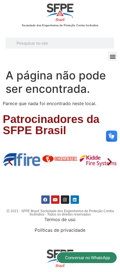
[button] (112, 56)
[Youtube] (55, 199)
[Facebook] (45, 199)
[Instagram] (65, 199)
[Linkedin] (75, 199)
